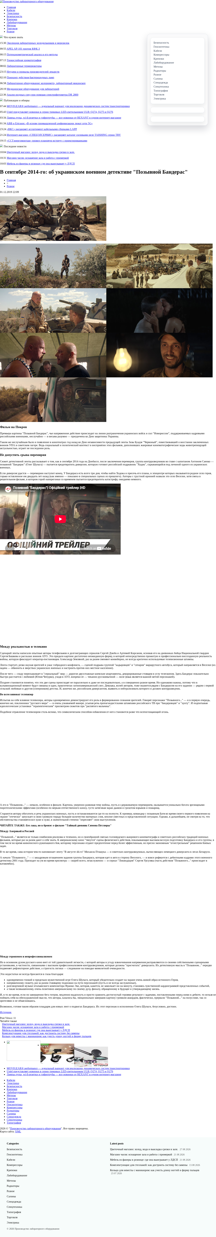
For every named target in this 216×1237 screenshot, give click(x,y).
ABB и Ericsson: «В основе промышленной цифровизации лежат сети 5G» (50, 123)
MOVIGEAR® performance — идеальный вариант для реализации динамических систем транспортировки (68, 106)
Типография (14, 1122)
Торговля (12, 28)
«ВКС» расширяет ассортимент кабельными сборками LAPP (42, 129)
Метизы (11, 25)
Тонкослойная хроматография (24, 60)
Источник (5, 1012)
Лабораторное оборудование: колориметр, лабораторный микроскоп (46, 83)
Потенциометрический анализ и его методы (32, 54)
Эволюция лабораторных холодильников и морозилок (38, 43)
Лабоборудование (17, 22)
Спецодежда (14, 1116)
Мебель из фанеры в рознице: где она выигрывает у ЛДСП (41, 163)
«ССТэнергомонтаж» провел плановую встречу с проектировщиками (47, 140)
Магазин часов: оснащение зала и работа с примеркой (38, 157)
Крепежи (12, 19)
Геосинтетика (14, 1104)
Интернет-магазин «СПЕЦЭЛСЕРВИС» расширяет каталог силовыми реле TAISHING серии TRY (64, 134)
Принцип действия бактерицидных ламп (30, 77)
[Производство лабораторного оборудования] (26, 1)
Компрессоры (14, 1107)
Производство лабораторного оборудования (35, 1128)
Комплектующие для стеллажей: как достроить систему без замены (40, 1033)
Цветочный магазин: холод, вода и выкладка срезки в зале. (41, 152)
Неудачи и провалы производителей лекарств (33, 71)
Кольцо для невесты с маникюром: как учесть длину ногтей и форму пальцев (46, 1036)
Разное (11, 31)
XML (18, 1131)
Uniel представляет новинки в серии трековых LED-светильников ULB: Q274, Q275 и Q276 (60, 111)
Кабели (11, 10)
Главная (11, 7)
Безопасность (14, 16)
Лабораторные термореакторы (24, 66)
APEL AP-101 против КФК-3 (23, 48)
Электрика (13, 13)
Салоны (11, 1113)
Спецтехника (14, 1119)
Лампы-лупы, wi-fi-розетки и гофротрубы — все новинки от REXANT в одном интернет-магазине (64, 117)
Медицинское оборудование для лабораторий (33, 89)
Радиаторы (13, 1110)
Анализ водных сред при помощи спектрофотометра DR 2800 (42, 94)
